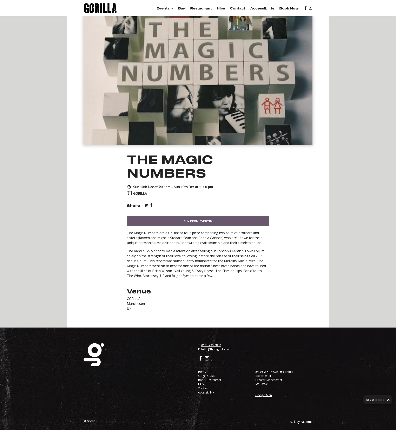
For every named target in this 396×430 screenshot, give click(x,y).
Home (202, 371)
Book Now (289, 8)
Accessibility (262, 8)
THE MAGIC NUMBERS (170, 166)
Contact (237, 8)
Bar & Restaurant (209, 380)
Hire (221, 8)
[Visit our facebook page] (305, 8)
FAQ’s (202, 384)
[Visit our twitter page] (146, 205)
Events (163, 8)
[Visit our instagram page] (310, 8)
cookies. (379, 400)
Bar (181, 8)
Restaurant (201, 8)
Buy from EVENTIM (198, 221)
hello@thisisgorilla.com (216, 349)
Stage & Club (206, 376)
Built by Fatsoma (301, 422)
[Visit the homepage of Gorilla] (100, 8)
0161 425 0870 (211, 345)
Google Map (263, 395)
